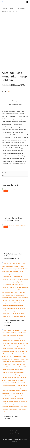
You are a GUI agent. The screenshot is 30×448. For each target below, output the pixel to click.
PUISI (11, 8)
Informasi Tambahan (15, 104)
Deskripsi (15, 101)
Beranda (4, 8)
